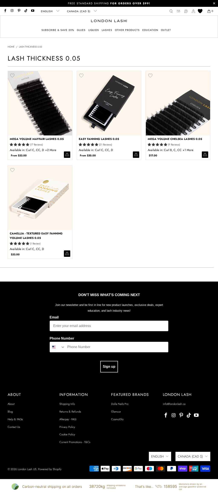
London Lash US (27, 469)
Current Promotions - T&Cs (74, 442)
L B (51, 150)
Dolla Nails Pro (119, 404)
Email (54, 317)
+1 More (188, 150)
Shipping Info (67, 404)
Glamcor (116, 412)
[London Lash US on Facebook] (5, 11)
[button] (81, 30)
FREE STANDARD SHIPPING (109, 3)
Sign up (109, 366)
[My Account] (193, 11)
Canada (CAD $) (79, 11)
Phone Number (62, 338)
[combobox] (57, 347)
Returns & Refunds (70, 412)
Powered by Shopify (50, 469)
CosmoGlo (117, 419)
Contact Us (14, 427)
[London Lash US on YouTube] (32, 11)
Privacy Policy (67, 427)
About (11, 404)
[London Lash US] (109, 21)
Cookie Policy (67, 434)
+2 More (50, 150)
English (47, 11)
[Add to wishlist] (12, 75)
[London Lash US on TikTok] (25, 11)
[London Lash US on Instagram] (12, 11)
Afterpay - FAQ (67, 419)
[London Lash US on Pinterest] (19, 11)
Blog (10, 412)
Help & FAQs (15, 419)
